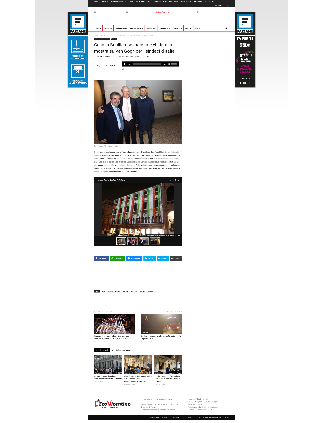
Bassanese (188, 28)
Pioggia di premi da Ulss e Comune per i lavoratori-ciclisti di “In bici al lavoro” (112, 337)
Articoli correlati (102, 350)
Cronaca (97, 2)
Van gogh (133, 291)
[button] (226, 28)
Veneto (197, 28)
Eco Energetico (186, 2)
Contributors (186, 417)
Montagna (157, 2)
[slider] (174, 63)
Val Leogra (108, 28)
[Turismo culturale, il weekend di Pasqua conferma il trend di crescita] (108, 364)
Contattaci (196, 417)
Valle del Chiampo (136, 28)
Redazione (175, 417)
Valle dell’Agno (121, 28)
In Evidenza (105, 39)
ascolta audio (125, 64)
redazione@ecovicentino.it (207, 407)
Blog (170, 2)
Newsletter (165, 417)
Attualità (105, 2)
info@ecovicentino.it (204, 410)
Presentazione (154, 417)
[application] (150, 64)
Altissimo (145, 333)
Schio (96, 333)
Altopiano (178, 28)
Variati (142, 291)
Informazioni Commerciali (212, 417)
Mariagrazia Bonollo (104, 56)
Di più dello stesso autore (121, 350)
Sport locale (129, 2)
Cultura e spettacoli (143, 2)
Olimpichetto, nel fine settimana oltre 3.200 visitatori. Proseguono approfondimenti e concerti (138, 378)
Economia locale (117, 2)
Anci (103, 291)
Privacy (226, 417)
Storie (176, 2)
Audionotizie (210, 2)
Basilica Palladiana (113, 291)
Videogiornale (198, 2)
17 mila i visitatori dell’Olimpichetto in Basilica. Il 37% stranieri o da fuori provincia (168, 378)
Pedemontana (151, 28)
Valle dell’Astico (165, 28)
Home (96, 35)
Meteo (165, 2)
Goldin (125, 291)
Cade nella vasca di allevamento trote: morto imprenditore (161, 337)
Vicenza (98, 28)
